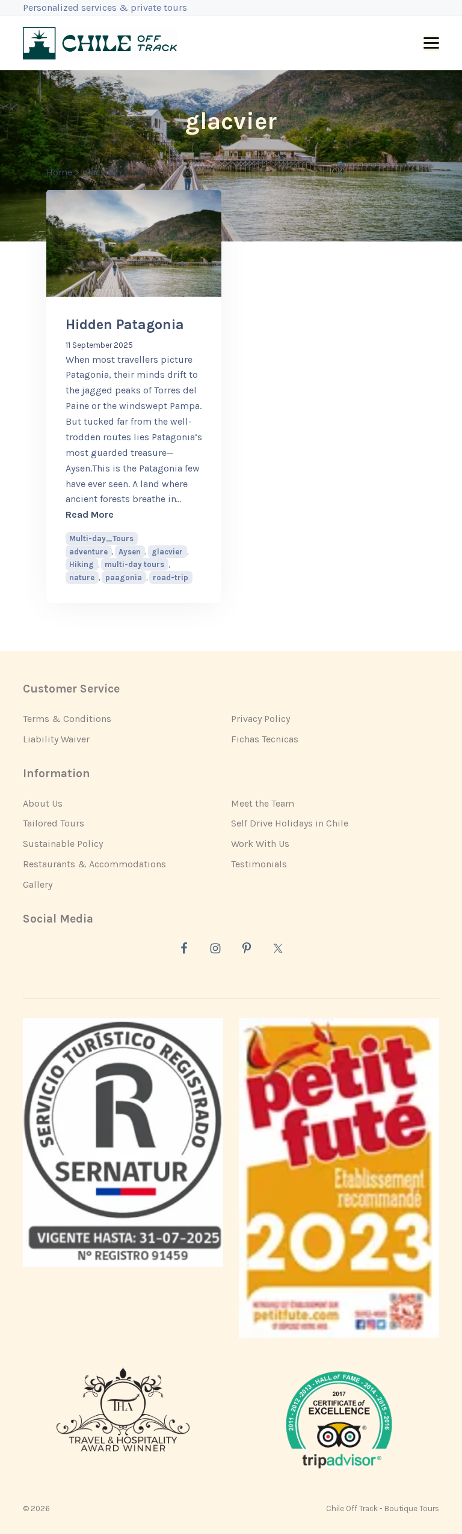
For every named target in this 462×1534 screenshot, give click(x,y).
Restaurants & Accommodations (94, 864)
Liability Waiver (56, 739)
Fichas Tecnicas (264, 739)
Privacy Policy (260, 718)
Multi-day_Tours (101, 538)
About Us (43, 803)
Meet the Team (262, 803)
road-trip (170, 577)
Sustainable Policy (63, 843)
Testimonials (259, 864)
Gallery (37, 884)
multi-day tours (134, 564)
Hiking (81, 564)
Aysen (130, 551)
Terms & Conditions (67, 718)
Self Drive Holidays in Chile (289, 823)
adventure (88, 551)
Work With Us (260, 843)
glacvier (167, 551)
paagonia (123, 577)
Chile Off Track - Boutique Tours (382, 1508)
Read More (134, 514)
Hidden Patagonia (125, 325)
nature (81, 577)
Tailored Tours (53, 823)
